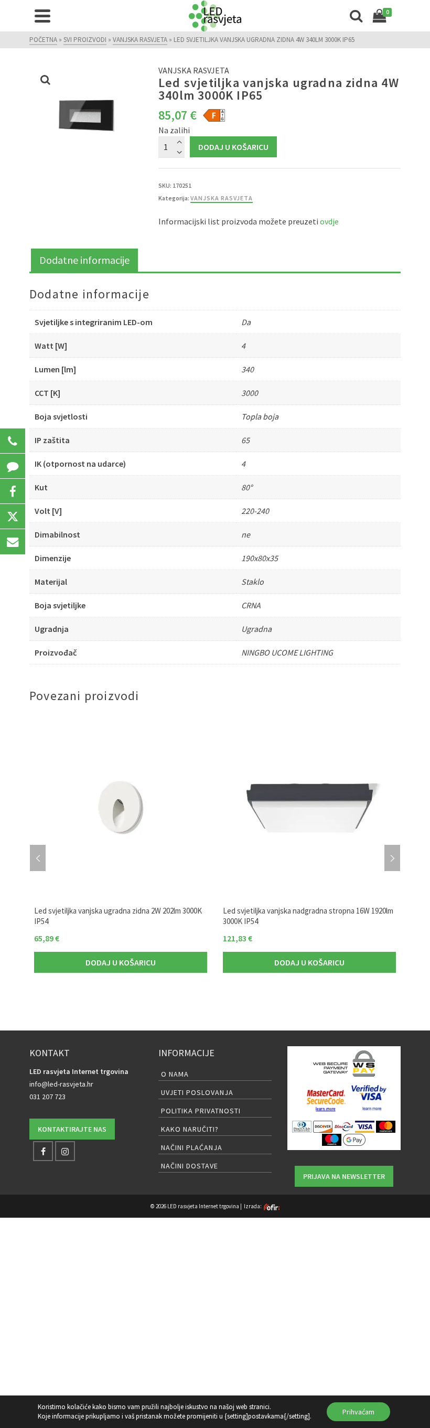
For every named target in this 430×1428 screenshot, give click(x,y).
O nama (175, 1074)
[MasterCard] (385, 1126)
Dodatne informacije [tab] (84, 259)
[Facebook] (43, 1151)
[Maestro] (331, 1139)
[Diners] (301, 1126)
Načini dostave (189, 1166)
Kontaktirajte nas (72, 1129)
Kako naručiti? (190, 1129)
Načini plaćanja (191, 1147)
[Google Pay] (354, 1139)
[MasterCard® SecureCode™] (326, 1098)
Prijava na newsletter (344, 1176)
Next (392, 858)
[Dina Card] (343, 1126)
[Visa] (364, 1126)
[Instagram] (65, 1151)
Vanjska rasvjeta (221, 198)
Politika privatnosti (201, 1110)
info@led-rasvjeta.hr (61, 1084)
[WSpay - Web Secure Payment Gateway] (344, 1063)
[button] (12, 441)
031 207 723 (47, 1096)
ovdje (329, 221)
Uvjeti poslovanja (197, 1092)
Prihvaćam (358, 1411)
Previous (38, 858)
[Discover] (322, 1126)
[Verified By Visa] (368, 1098)
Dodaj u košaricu (233, 147)
